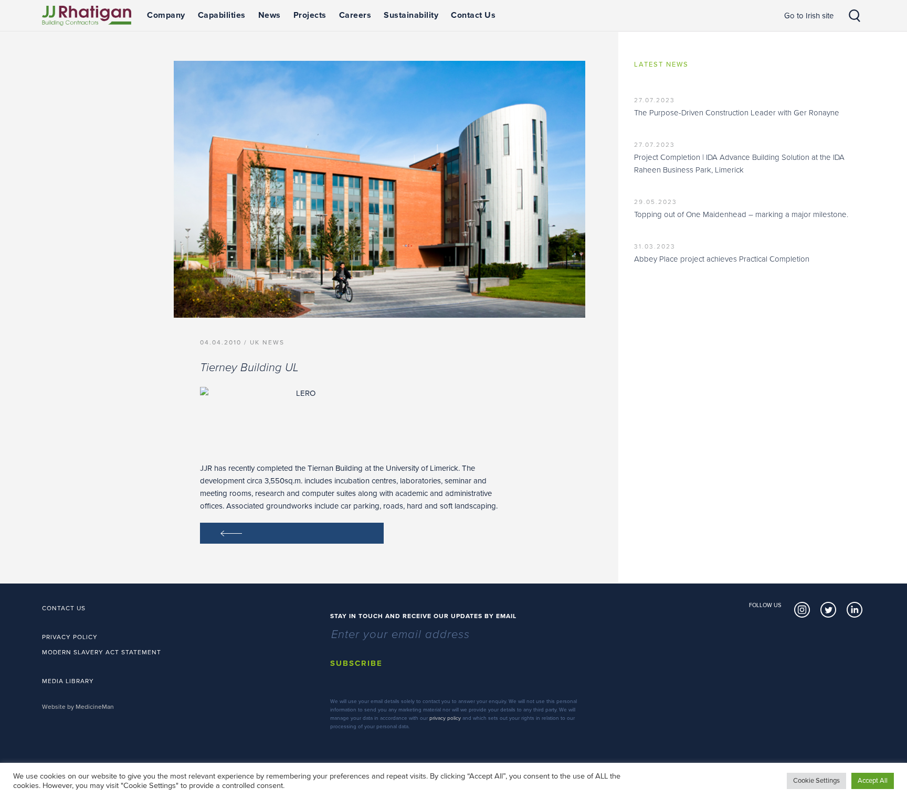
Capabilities (222, 15)
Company (166, 15)
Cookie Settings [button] (816, 780)
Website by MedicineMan (78, 706)
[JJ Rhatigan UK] (86, 15)
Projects (309, 15)
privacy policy (445, 718)
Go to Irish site (809, 15)
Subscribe (356, 663)
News (269, 15)
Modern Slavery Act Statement (101, 652)
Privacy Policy (70, 637)
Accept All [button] (873, 780)
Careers (355, 15)
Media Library (68, 681)
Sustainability (411, 15)
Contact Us (473, 15)
